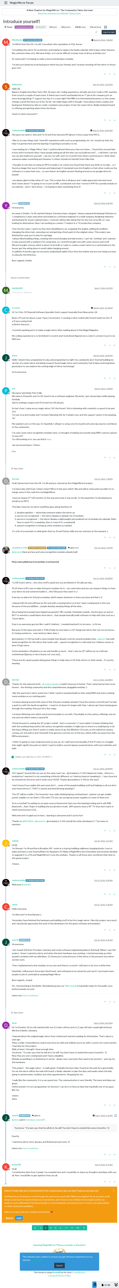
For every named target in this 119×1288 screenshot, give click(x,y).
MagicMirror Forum (22, 2)
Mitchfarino (17, 40)
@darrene (74, 548)
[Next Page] (84, 1227)
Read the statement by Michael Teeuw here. (59, 13)
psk (13, 388)
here (49, 439)
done (14, 1023)
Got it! (59, 1265)
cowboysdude (18, 130)
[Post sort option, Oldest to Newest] (96, 32)
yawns (15, 203)
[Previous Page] (35, 1227)
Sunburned (17, 84)
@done (37, 1115)
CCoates (16, 308)
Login (19, 1218)
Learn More (37, 1260)
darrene (15, 479)
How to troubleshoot (30, 995)
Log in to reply (109, 32)
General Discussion (25, 27)
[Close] (113, 1191)
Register (9, 1218)
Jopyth (15, 940)
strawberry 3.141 (19, 548)
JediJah (15, 841)
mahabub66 (17, 288)
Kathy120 (16, 1165)
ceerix (14, 904)
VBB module (71, 985)
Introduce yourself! (35, 1119)
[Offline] (7, 132)
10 (77, 1227)
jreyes (14, 355)
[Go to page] (66, 1227)
